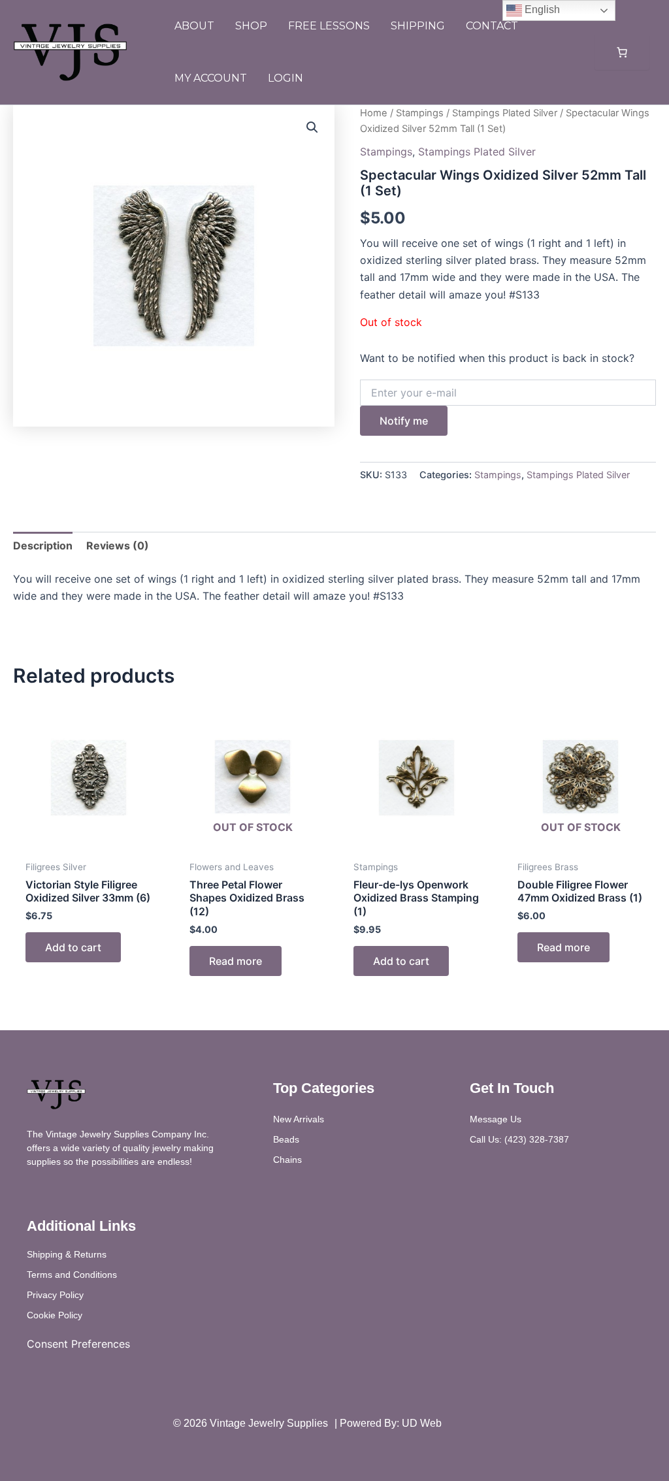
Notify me (404, 420)
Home (373, 113)
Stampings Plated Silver (504, 113)
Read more (235, 961)
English (541, 9)
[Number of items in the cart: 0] (622, 52)
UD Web (422, 1423)
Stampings (420, 113)
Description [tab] (43, 545)
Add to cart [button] (73, 947)
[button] (312, 127)
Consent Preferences (78, 1343)
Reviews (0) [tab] (117, 545)
